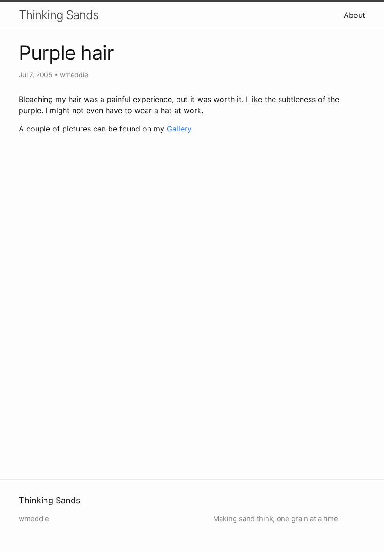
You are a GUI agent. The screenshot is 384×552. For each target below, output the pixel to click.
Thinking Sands (58, 14)
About (354, 15)
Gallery (179, 128)
